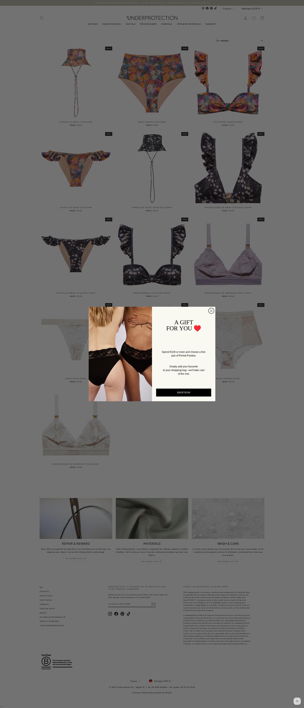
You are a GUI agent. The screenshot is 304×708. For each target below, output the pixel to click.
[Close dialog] (211, 311)
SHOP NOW (183, 392)
